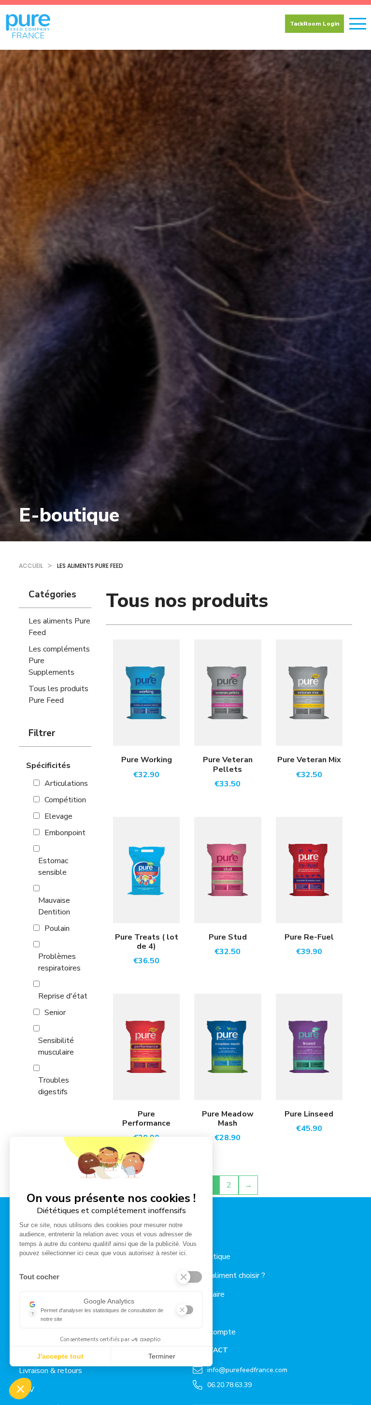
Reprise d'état (62, 996)
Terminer (161, 1356)
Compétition (65, 800)
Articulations (66, 783)
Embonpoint (65, 832)
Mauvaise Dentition (54, 906)
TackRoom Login (314, 24)
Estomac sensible (53, 866)
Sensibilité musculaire (56, 1046)
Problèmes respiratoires (59, 962)
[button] (20, 1388)
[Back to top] (356, 1366)
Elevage (58, 816)
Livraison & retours (50, 1370)
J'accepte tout (60, 1356)
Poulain (57, 928)
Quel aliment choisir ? (229, 1275)
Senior (55, 1012)
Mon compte (214, 1332)
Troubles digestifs (53, 1086)
